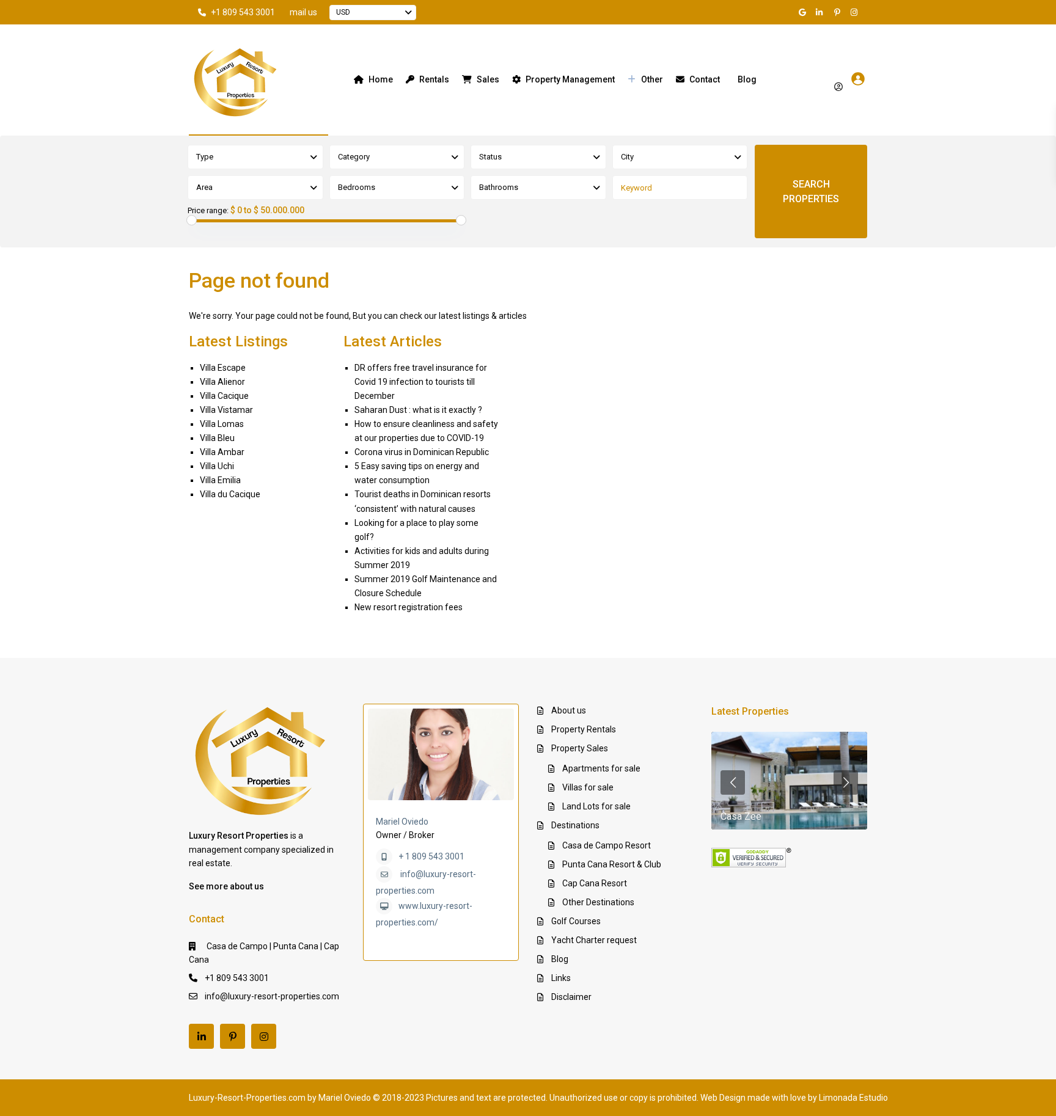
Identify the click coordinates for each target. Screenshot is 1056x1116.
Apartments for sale (601, 768)
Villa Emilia (220, 480)
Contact (704, 79)
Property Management (570, 79)
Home (381, 79)
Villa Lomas (222, 424)
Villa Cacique (224, 396)
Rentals (434, 79)
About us (568, 710)
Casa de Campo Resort (606, 845)
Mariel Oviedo (402, 821)
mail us (303, 12)
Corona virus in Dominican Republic (421, 452)
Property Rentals (583, 729)
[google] (804, 12)
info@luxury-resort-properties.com (272, 996)
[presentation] (732, 782)
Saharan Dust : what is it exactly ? (418, 410)
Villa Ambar (222, 452)
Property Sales (579, 748)
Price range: (208, 210)
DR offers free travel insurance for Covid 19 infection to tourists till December (420, 382)
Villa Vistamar (226, 410)
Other (652, 79)
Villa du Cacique (230, 494)
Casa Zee (741, 816)
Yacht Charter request (594, 940)
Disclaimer (571, 997)
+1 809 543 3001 (243, 12)
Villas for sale (588, 787)
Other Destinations (598, 902)
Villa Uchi (217, 466)
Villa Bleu (217, 438)
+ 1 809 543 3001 (431, 856)
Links (561, 978)
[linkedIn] (821, 12)
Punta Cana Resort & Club (611, 864)
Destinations (575, 825)
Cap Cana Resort (594, 883)
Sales (488, 79)
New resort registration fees (408, 607)
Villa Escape (223, 368)
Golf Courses (576, 921)
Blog (747, 79)
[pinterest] (838, 12)
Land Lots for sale (596, 806)
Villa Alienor (222, 382)
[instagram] (855, 12)
